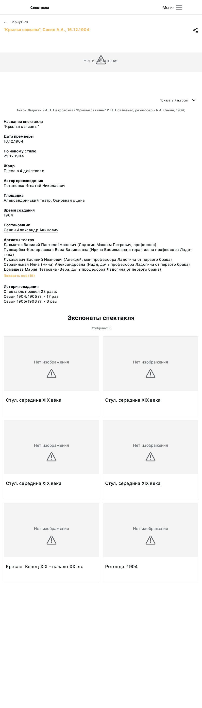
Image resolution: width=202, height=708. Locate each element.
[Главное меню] (179, 7)
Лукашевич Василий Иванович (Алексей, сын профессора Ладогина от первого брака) (88, 259)
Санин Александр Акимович (31, 230)
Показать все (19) (19, 276)
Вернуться (19, 22)
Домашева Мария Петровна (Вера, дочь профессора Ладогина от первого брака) (82, 269)
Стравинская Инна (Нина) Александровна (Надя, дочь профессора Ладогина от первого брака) (97, 264)
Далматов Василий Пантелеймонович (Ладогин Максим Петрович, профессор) (80, 244)
